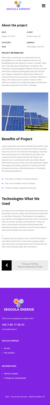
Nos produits (9, 353)
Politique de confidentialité (15, 378)
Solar (4, 47)
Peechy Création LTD (37, 397)
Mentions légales (11, 374)
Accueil (7, 348)
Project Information (12, 53)
